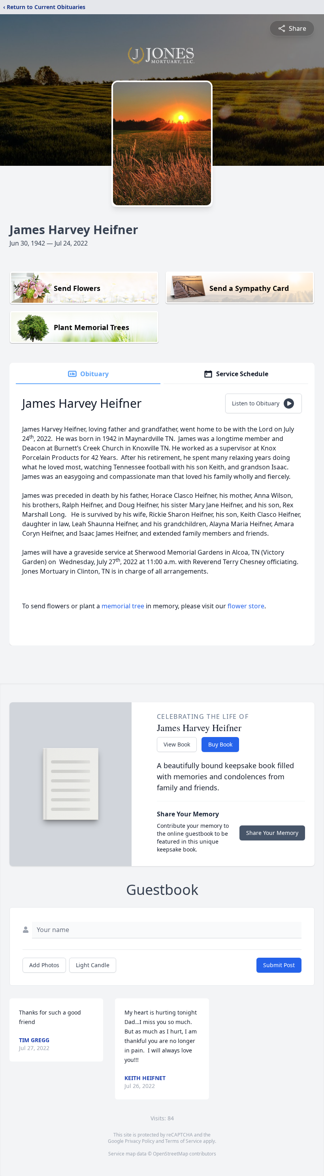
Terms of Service (183, 1141)
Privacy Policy (139, 1141)
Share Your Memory (272, 833)
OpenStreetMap (170, 1153)
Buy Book (220, 744)
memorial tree (123, 606)
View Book (177, 744)
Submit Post (279, 965)
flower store (246, 606)
